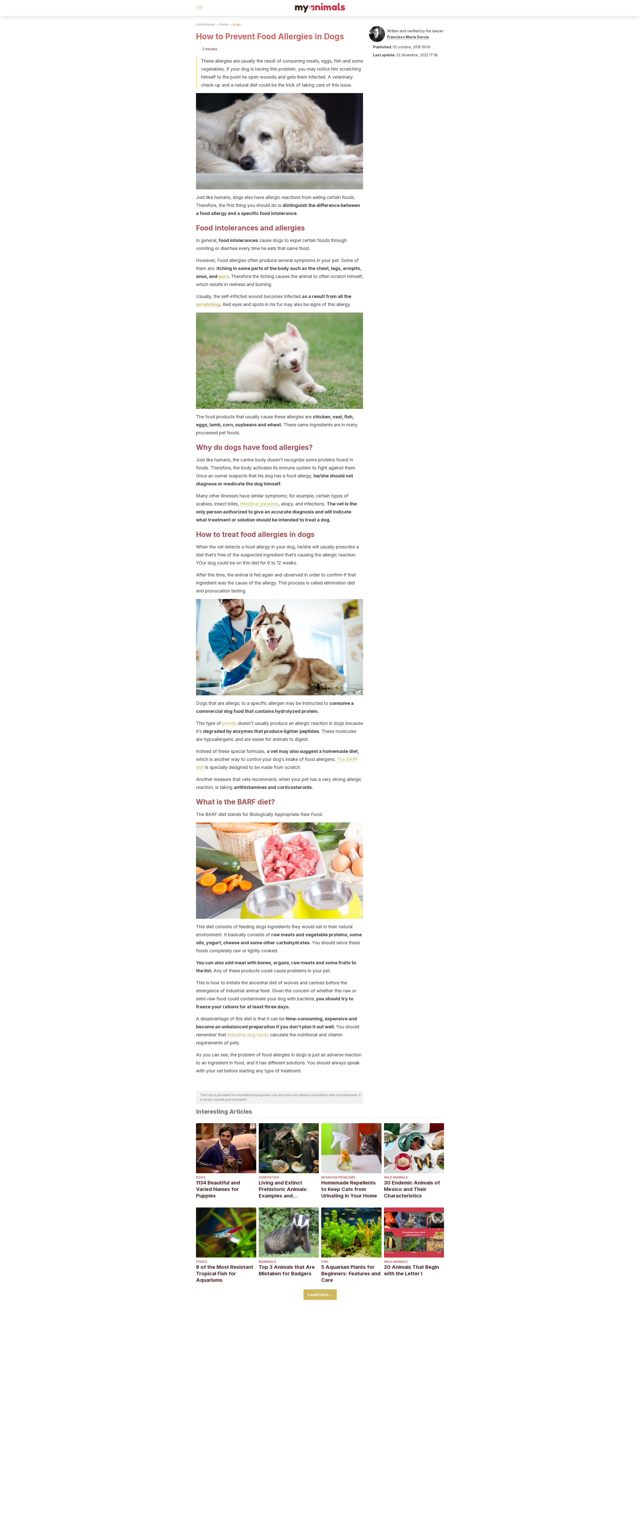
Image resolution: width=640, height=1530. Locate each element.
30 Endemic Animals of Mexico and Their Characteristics (412, 1189)
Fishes (201, 1262)
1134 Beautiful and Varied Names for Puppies (218, 1189)
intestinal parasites (259, 503)
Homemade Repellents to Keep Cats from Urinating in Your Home (349, 1189)
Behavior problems (338, 1177)
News (224, 24)
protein (229, 723)
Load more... (320, 1294)
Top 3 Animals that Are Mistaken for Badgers (287, 1270)
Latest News (205, 24)
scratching (208, 304)
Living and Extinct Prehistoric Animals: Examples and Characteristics (283, 1189)
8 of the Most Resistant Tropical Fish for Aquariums (224, 1273)
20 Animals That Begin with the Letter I (411, 1270)
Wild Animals (396, 1177)
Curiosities (269, 1177)
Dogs (237, 24)
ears (223, 276)
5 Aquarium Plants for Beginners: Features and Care (350, 1273)
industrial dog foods (247, 1034)
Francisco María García (408, 37)
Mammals (267, 1262)
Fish (324, 1262)
